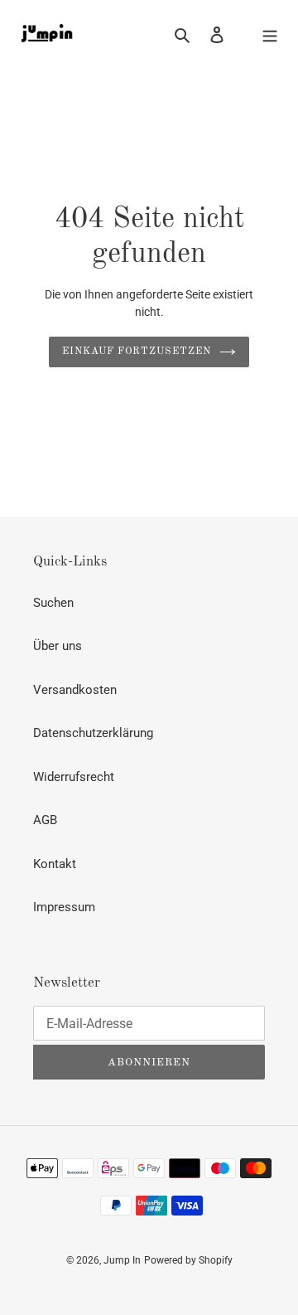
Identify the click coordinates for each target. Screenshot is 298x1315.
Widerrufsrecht (73, 776)
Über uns (57, 645)
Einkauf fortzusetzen (136, 352)
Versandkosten (75, 689)
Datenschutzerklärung (93, 732)
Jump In (122, 1260)
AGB (45, 820)
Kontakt (54, 863)
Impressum (64, 907)
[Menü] (269, 34)
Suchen (53, 602)
